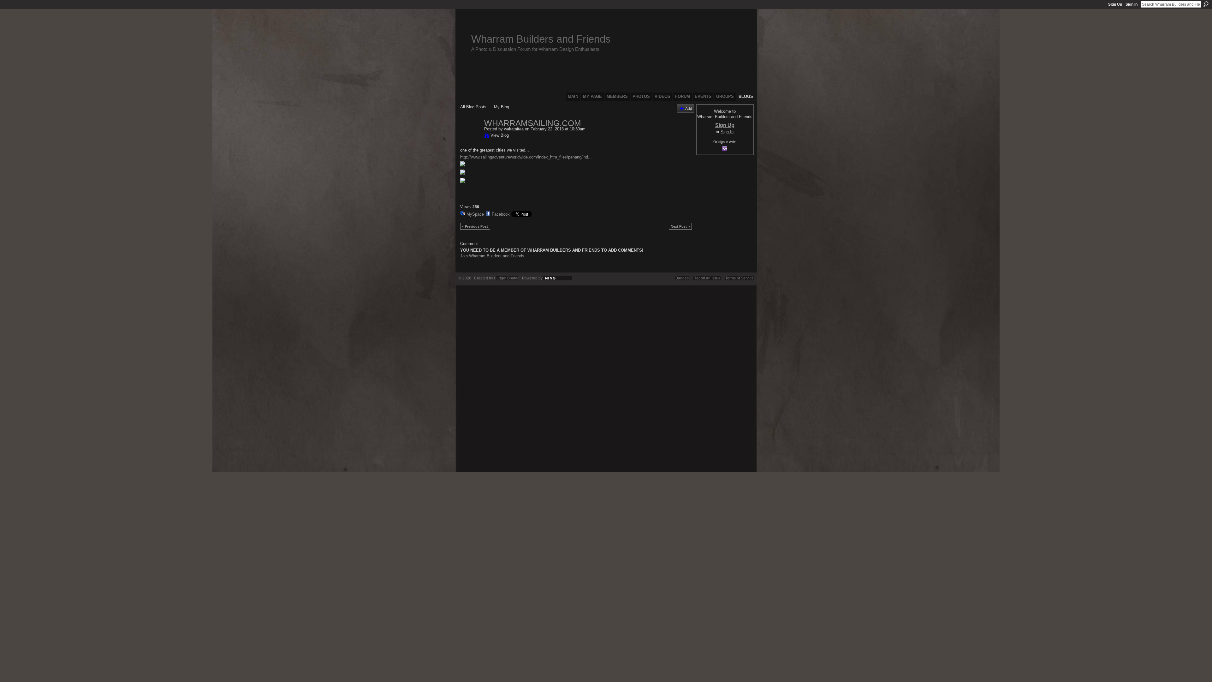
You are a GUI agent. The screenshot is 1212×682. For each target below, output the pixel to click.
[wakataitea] (470, 136)
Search (1206, 4)
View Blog (499, 135)
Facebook (501, 214)
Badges (682, 278)
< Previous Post (475, 226)
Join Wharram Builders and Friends (492, 256)
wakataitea (514, 129)
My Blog (501, 107)
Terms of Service (739, 278)
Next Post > (680, 226)
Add (688, 108)
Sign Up (1115, 4)
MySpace (475, 214)
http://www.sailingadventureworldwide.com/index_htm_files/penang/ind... (526, 157)
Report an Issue (707, 278)
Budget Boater (506, 278)
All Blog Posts (473, 107)
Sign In (1132, 4)
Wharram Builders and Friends (541, 39)
